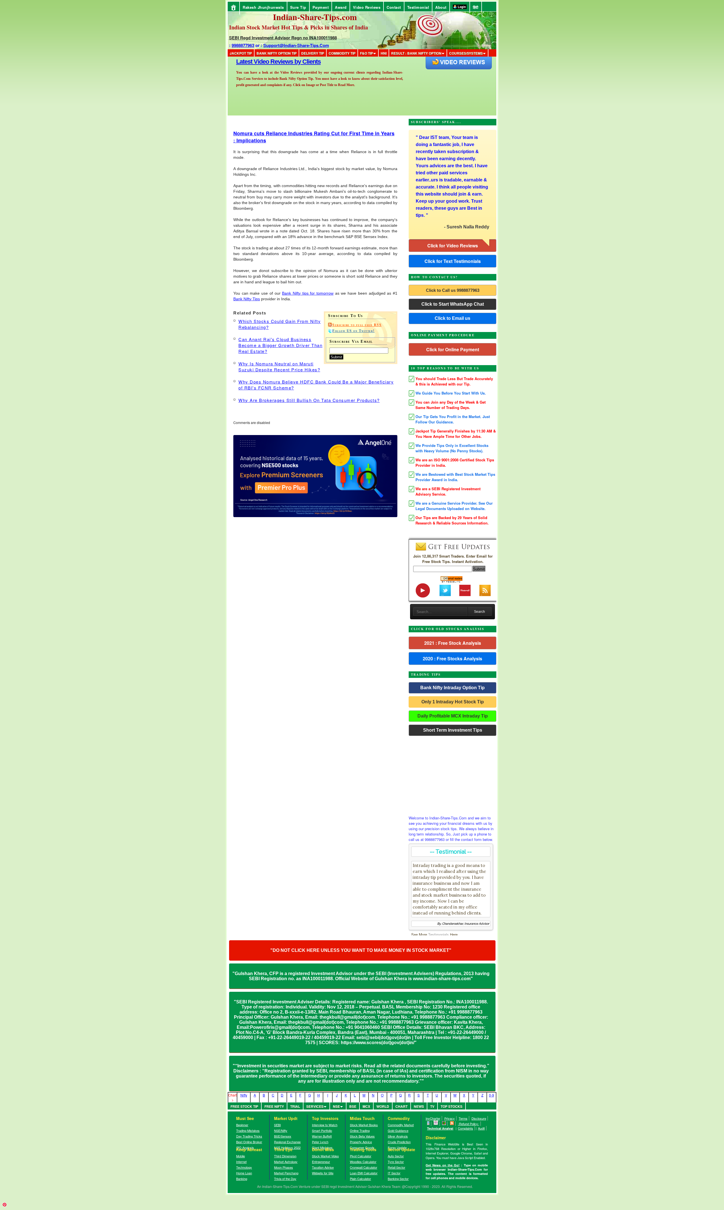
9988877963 (243, 45)
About (441, 7)
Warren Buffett (322, 1136)
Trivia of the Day (285, 1178)
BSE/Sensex (282, 1136)
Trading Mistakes (248, 1130)
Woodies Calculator (363, 1161)
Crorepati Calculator (363, 1167)
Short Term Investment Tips (452, 730)
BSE (352, 1106)
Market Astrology (286, 1161)
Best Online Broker (249, 1142)
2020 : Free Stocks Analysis (452, 658)
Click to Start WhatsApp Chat (452, 304)
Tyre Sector (396, 1161)
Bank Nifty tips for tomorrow (307, 293)
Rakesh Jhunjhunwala (263, 7)
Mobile (240, 1156)
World (382, 1106)
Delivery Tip (312, 53)
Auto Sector (396, 1156)
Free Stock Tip (244, 1106)
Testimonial (418, 7)
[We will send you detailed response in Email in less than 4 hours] (436, 1123)
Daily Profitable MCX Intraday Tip (452, 716)
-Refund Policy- (468, 1123)
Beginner (242, 1125)
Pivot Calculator (360, 1156)
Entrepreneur (321, 1161)
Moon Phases (283, 1167)
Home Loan (244, 1173)
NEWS (419, 1106)
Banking (241, 1178)
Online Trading (360, 1130)
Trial (295, 1106)
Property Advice (361, 1142)
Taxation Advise (323, 1167)
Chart (401, 1106)
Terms (463, 1118)
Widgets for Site (322, 1173)
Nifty (243, 1095)
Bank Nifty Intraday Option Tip (452, 687)
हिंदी (476, 7)
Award (341, 7)
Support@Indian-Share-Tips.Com (296, 45)
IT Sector (394, 1173)
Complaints (465, 1128)
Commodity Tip (342, 53)
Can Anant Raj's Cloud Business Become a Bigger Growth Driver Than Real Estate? (280, 345)
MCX (366, 1106)
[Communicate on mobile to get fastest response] (428, 1123)
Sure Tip (298, 7)
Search (479, 612)
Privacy (449, 1118)
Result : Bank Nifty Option (416, 53)
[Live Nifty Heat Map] (444, 1123)
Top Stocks (451, 1106)
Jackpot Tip (241, 53)
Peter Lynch (320, 1142)
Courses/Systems (466, 53)
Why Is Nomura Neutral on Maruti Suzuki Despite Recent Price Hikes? (279, 366)
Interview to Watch (324, 1125)
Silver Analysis (398, 1136)
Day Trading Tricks (249, 1136)
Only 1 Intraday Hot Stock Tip (452, 701)
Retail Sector (396, 1167)
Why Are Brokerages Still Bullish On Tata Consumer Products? (309, 400)
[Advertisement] (452, 774)
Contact (394, 7)
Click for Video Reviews (452, 245)
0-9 (491, 1095)
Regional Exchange (287, 1142)
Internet (241, 1161)
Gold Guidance (398, 1130)
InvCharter (433, 1118)
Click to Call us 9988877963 (452, 290)
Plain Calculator (360, 1178)
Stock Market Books (364, 1125)
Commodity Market (401, 1125)
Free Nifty (274, 1106)
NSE (336, 1106)
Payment (321, 7)
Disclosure (478, 1118)
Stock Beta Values (362, 1136)
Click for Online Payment (452, 349)
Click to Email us (452, 318)
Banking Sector (398, 1178)
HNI (384, 53)
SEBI (277, 1125)
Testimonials (438, 934)
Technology (244, 1167)
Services (315, 1106)
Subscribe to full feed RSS (357, 325)
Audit (481, 1128)
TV (432, 1106)
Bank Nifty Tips (246, 299)
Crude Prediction (399, 1142)
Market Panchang (286, 1173)
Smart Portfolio (322, 1130)
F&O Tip (366, 53)
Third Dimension (285, 1156)
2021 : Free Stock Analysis (452, 643)
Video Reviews (367, 7)
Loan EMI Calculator (364, 1173)
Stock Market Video (325, 1156)
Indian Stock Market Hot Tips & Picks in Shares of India (298, 27)
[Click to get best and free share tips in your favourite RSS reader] (452, 1123)
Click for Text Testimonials (453, 261)
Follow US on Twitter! (353, 331)
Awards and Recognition (268, 61)
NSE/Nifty (280, 1130)
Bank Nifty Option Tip (277, 53)
